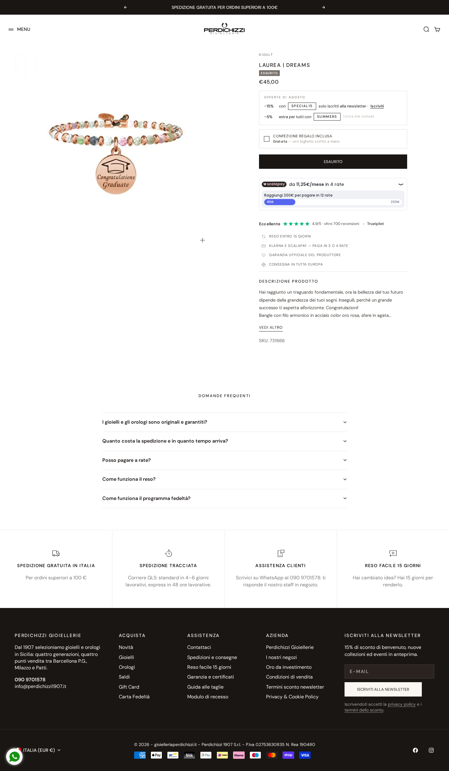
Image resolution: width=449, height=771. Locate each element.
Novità (126, 647)
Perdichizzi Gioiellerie (290, 647)
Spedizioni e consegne (212, 657)
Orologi (127, 667)
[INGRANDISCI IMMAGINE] (202, 240)
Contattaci (199, 647)
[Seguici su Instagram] (431, 750)
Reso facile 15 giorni (209, 667)
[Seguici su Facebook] (415, 750)
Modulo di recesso (207, 696)
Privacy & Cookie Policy (292, 696)
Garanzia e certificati (210, 677)
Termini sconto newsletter (295, 687)
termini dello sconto (364, 710)
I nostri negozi (281, 657)
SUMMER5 (327, 116)
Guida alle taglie (205, 687)
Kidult (266, 54)
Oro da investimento (289, 667)
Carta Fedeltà (134, 696)
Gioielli (126, 657)
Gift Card (129, 687)
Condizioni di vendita (289, 677)
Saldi (124, 677)
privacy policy (402, 704)
